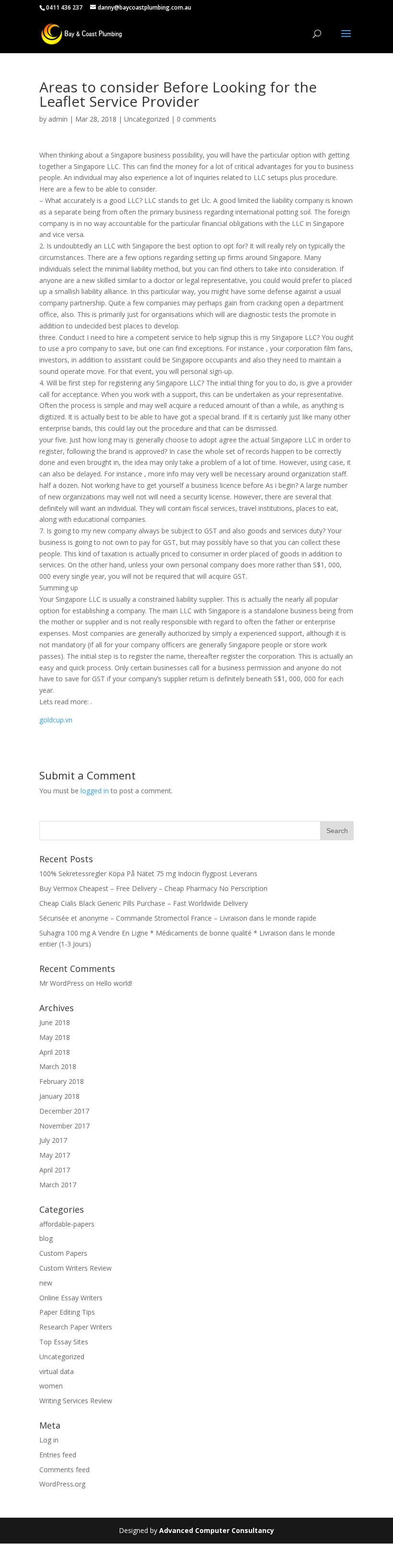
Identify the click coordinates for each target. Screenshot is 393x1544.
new (45, 1282)
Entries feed (57, 1454)
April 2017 (54, 1169)
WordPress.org (62, 1483)
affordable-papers (66, 1223)
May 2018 (54, 1037)
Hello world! (114, 983)
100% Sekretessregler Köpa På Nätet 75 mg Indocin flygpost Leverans (148, 873)
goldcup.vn (55, 719)
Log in (48, 1439)
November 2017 (64, 1125)
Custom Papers (63, 1253)
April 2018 (54, 1052)
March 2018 (57, 1066)
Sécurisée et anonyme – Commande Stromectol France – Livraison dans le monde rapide (177, 918)
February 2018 (61, 1081)
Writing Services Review (75, 1400)
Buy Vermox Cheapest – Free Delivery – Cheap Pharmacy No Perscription (153, 888)
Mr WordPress (61, 983)
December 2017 (64, 1111)
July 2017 (53, 1140)
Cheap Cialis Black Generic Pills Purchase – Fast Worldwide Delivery (143, 903)
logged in (95, 790)
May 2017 (54, 1155)
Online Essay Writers (71, 1297)
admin (58, 119)
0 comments (196, 119)
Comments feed (64, 1469)
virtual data (56, 1371)
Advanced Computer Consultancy (216, 1530)
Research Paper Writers (75, 1326)
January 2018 (59, 1096)
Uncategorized (146, 119)
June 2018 (54, 1022)
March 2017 (57, 1184)
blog (46, 1238)
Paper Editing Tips (67, 1312)
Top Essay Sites (63, 1341)
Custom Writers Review (75, 1268)
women (51, 1385)
